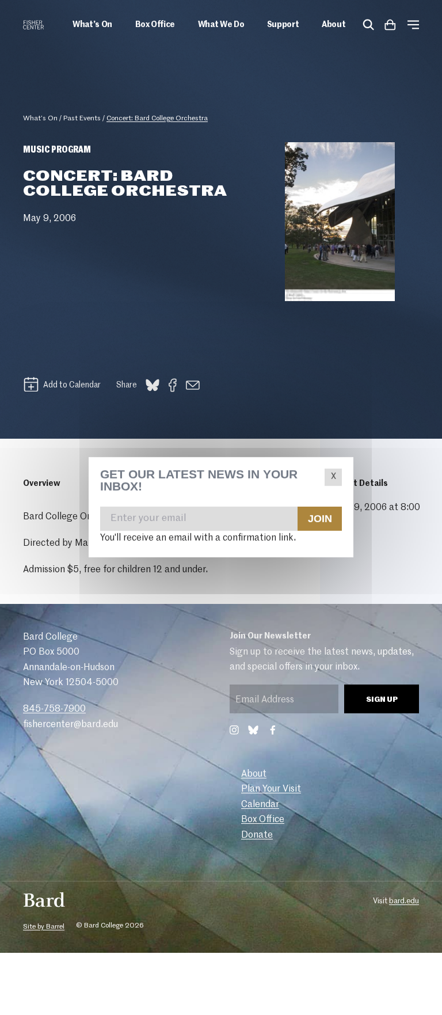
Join (319, 518)
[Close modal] (333, 477)
